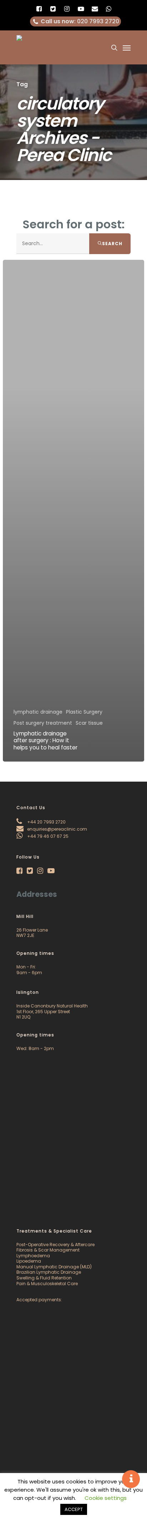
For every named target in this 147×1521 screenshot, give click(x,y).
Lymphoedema (33, 1256)
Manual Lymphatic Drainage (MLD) (54, 1267)
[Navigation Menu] (127, 47)
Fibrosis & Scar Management (48, 1250)
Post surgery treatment (43, 723)
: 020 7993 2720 (80, 21)
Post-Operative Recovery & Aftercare (55, 1244)
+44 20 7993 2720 (46, 822)
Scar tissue (89, 723)
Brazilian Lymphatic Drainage (48, 1272)
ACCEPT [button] (74, 1509)
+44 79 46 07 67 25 (47, 836)
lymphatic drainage (38, 712)
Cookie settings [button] (106, 1498)
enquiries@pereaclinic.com (56, 829)
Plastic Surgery (84, 712)
